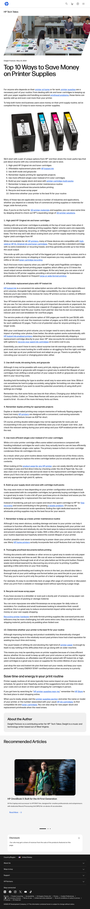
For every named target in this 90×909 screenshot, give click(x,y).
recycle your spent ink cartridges (33, 342)
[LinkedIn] (5, 892)
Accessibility (30, 896)
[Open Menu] (83, 4)
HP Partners (8, 881)
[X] (20, 892)
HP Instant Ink (47, 168)
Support (7, 875)
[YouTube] (25, 892)
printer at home (42, 89)
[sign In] (78, 4)
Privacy (56, 896)
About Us (7, 863)
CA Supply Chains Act (44, 896)
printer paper (66, 645)
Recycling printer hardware (16, 616)
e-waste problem (56, 505)
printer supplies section (47, 699)
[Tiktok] (31, 892)
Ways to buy (8, 869)
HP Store (79, 691)
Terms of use (27, 898)
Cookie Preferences (67, 896)
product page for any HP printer (37, 466)
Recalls (6, 896)
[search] (66, 4)
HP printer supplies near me (47, 691)
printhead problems (59, 95)
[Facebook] (10, 892)
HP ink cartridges (65, 702)
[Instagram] (15, 892)
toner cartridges (29, 704)
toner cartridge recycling (30, 260)
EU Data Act (17, 900)
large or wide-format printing (53, 276)
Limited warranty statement (43, 898)
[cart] (72, 4)
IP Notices (7, 900)
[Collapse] (79, 838)
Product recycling (17, 896)
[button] (42, 828)
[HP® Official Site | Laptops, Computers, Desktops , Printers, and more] (6, 4)
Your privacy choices (14, 898)
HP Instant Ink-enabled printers (18, 336)
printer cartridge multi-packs (60, 181)
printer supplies (68, 89)
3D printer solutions (65, 213)
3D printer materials (40, 210)
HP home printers (22, 542)
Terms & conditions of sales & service (67, 898)
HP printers (33, 241)
